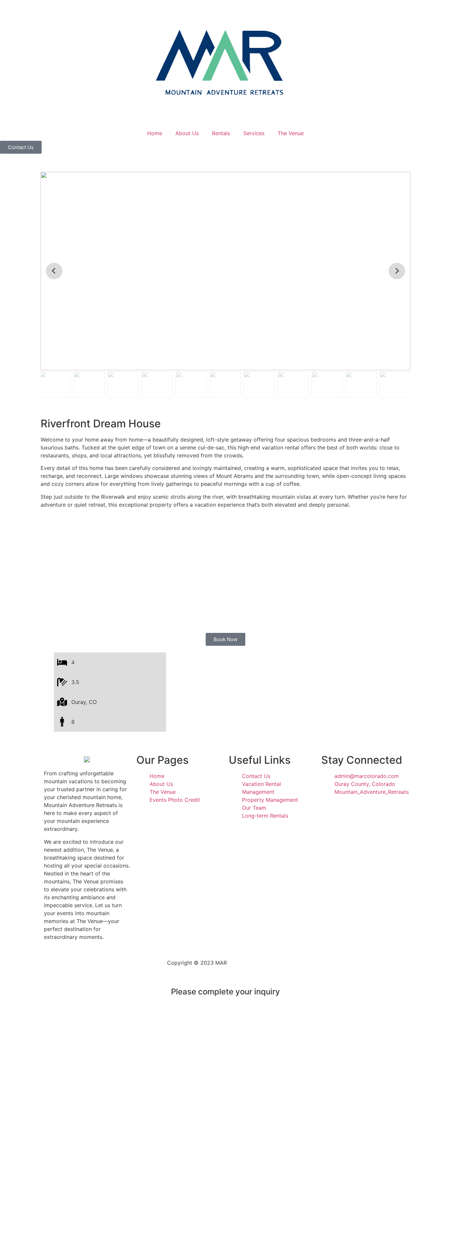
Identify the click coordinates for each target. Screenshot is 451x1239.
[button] (55, 384)
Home (154, 133)
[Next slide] (397, 271)
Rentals (221, 133)
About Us (187, 133)
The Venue (291, 133)
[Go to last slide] (54, 271)
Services (253, 133)
